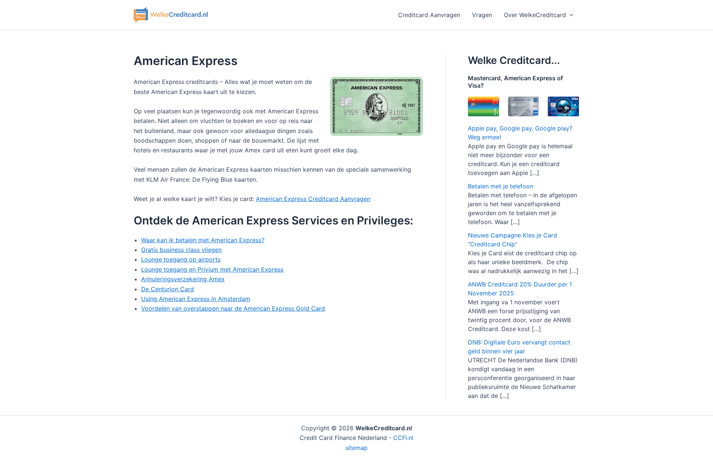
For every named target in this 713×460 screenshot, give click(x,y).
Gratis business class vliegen (181, 249)
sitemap (356, 447)
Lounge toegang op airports (181, 259)
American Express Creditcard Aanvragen (313, 199)
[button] (569, 15)
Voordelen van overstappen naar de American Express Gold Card (233, 308)
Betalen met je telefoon (500, 186)
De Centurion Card (167, 289)
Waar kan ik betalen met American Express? (202, 240)
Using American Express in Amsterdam (195, 298)
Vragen (482, 15)
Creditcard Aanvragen (429, 15)
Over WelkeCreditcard (535, 15)
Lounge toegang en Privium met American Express (212, 269)
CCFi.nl (403, 437)
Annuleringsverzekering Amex (183, 279)
